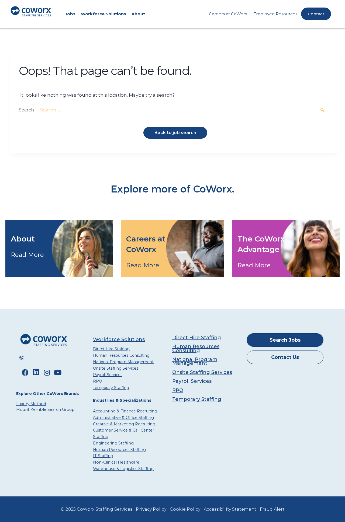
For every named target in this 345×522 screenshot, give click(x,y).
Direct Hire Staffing (111, 348)
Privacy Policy (151, 509)
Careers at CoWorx (228, 13)
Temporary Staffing (111, 387)
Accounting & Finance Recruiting (125, 411)
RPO (97, 381)
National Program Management (123, 361)
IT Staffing (103, 455)
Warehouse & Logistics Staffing (123, 468)
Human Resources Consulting (121, 355)
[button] (321, 110)
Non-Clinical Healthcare (116, 462)
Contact (316, 13)
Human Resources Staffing (119, 449)
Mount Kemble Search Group (45, 409)
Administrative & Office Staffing (123, 417)
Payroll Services (107, 374)
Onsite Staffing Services (115, 368)
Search (26, 110)
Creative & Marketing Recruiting (124, 424)
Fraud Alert (272, 509)
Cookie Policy (185, 509)
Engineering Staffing (113, 443)
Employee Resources (275, 13)
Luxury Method (31, 403)
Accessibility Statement (230, 509)
